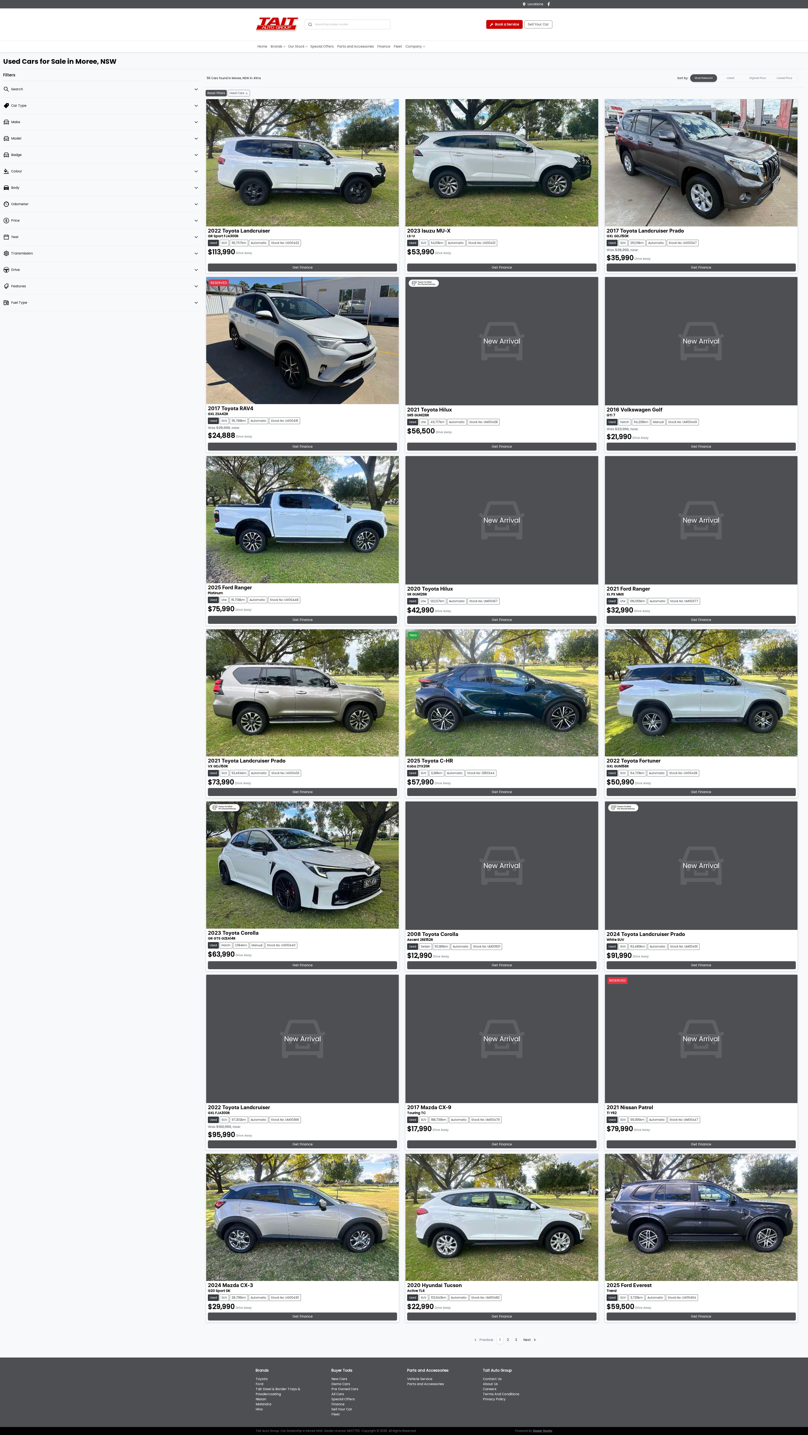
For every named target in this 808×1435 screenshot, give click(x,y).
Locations (535, 4)
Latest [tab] (730, 78)
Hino (259, 1409)
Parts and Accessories (355, 46)
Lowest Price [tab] (784, 78)
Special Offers (322, 46)
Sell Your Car (538, 24)
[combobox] (347, 24)
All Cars (337, 1394)
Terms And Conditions (501, 1394)
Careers (489, 1389)
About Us (490, 1384)
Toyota (261, 1378)
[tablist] (744, 78)
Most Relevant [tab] (704, 78)
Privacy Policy (494, 1399)
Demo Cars (340, 1384)
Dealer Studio (542, 1431)
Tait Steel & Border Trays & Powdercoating (278, 1391)
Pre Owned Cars (344, 1389)
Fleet (398, 46)
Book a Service (506, 24)
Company (413, 46)
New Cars (339, 1378)
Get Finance (302, 267)
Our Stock (296, 46)
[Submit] (310, 24)
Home (262, 46)
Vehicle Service (419, 1378)
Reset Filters (216, 93)
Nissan (261, 1399)
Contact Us (492, 1378)
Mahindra (263, 1404)
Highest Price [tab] (758, 78)
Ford (259, 1384)
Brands (276, 46)
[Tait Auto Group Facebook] (549, 4)
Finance (383, 46)
